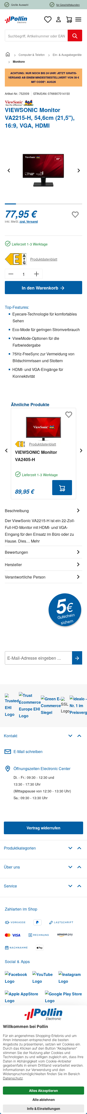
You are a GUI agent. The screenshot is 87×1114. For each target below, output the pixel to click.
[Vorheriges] (8, 170)
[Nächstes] (78, 170)
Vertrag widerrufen (43, 828)
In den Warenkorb (40, 288)
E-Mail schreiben (28, 751)
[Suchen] (75, 35)
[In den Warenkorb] (62, 487)
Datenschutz (36, 669)
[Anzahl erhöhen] (37, 274)
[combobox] (36, 35)
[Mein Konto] (58, 19)
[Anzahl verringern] (11, 274)
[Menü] (79, 19)
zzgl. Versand (29, 221)
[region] (43, 173)
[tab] (43, 525)
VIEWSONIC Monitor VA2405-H (36, 456)
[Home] (8, 55)
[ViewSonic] (43, 103)
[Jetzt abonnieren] (77, 658)
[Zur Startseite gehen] (16, 19)
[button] (74, 735)
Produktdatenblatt (43, 259)
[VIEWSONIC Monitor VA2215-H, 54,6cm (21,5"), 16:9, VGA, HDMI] (43, 170)
